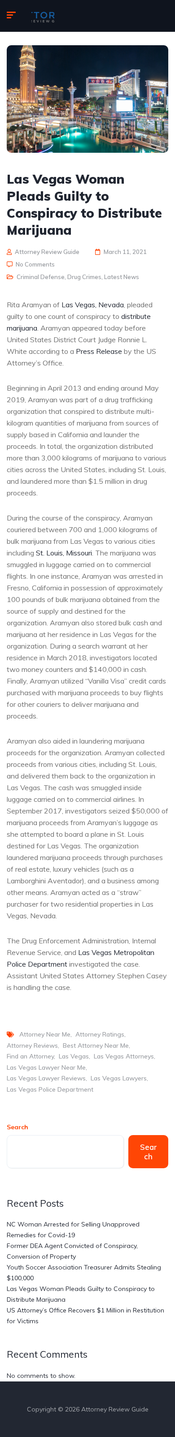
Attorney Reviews (32, 1045)
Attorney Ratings (99, 1034)
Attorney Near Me (44, 1034)
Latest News (121, 276)
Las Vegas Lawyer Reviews (46, 1078)
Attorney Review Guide (47, 251)
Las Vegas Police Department (50, 1089)
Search (17, 1127)
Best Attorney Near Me (96, 1045)
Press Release (99, 351)
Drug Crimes (84, 276)
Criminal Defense (41, 276)
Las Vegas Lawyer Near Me (46, 1067)
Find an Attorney (30, 1056)
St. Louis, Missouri (64, 552)
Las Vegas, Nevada (92, 304)
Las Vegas (74, 1056)
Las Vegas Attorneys (124, 1056)
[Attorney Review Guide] (42, 16)
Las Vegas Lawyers (119, 1078)
